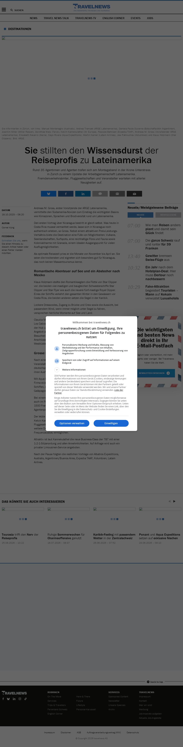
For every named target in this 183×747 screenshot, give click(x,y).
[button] (91, 369)
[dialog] (91, 373)
